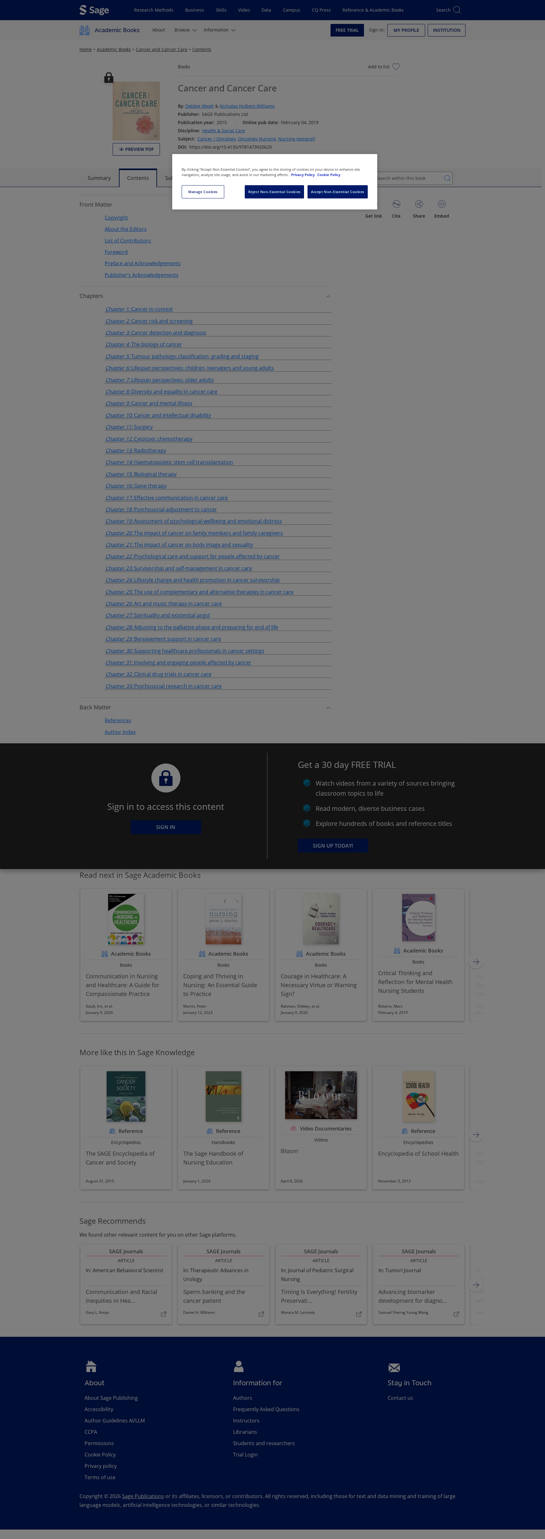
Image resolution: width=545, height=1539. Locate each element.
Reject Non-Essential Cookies (274, 191)
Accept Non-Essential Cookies (337, 191)
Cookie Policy (328, 174)
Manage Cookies (203, 191)
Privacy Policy (303, 174)
